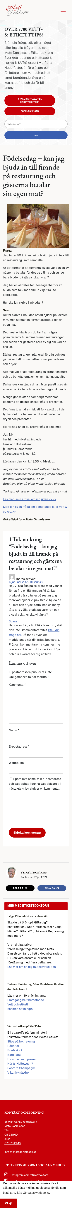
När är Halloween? (20, 1063)
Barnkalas (14, 1055)
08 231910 (11, 1134)
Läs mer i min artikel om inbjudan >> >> (29, 499)
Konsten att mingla (20, 1009)
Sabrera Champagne (21, 1068)
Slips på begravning (21, 1041)
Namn (14, 730)
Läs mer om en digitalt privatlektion (31, 967)
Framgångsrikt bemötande (25, 1000)
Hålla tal (13, 1046)
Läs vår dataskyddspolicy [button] (33, 1192)
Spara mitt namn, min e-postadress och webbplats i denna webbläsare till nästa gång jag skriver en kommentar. (35, 783)
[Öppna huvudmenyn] (63, 10)
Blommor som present (22, 1059)
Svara (13, 621)
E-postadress (19, 746)
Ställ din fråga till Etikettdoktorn (30, 100)
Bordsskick (15, 1050)
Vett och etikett (17, 1004)
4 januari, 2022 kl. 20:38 (26, 582)
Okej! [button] (8, 1203)
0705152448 (12, 1143)
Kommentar (18, 684)
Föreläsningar (30, 111)
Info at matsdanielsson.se (20, 1151)
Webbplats (16, 763)
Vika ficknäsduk (18, 1072)
